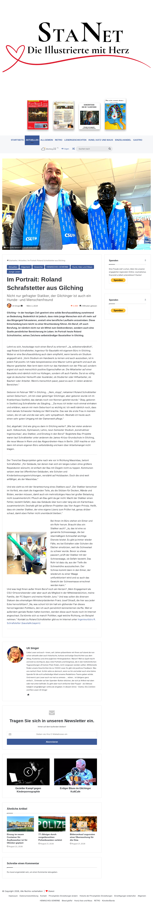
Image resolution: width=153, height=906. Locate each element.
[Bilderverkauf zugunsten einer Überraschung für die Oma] (83, 824)
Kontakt (43, 896)
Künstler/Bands (108, 900)
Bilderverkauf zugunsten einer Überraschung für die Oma (82, 837)
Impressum (13, 896)
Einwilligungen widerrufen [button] (125, 896)
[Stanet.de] (76, 47)
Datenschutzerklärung (29, 896)
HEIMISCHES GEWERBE (57, 267)
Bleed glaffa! (67, 900)
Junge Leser (14, 271)
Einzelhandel (123, 140)
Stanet (51, 891)
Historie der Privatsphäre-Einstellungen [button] (96, 896)
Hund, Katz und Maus (100, 140)
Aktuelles (32, 140)
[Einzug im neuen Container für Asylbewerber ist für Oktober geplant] (20, 824)
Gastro (137, 140)
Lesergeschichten (75, 140)
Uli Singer (32, 648)
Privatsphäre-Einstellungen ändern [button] (63, 896)
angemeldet (20, 872)
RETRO (58, 140)
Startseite (17, 140)
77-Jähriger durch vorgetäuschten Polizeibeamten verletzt (50, 837)
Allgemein (46, 140)
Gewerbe (38, 267)
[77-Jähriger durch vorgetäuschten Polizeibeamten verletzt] (51, 824)
